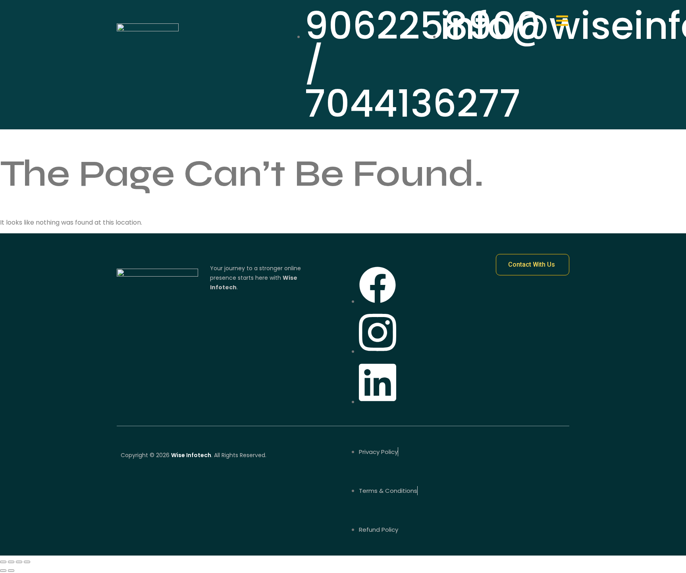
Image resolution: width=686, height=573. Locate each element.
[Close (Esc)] (27, 562)
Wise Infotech (191, 455)
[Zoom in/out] (3, 562)
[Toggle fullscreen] (11, 562)
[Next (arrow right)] (11, 570)
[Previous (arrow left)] (3, 570)
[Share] (19, 562)
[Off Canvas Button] (562, 21)
